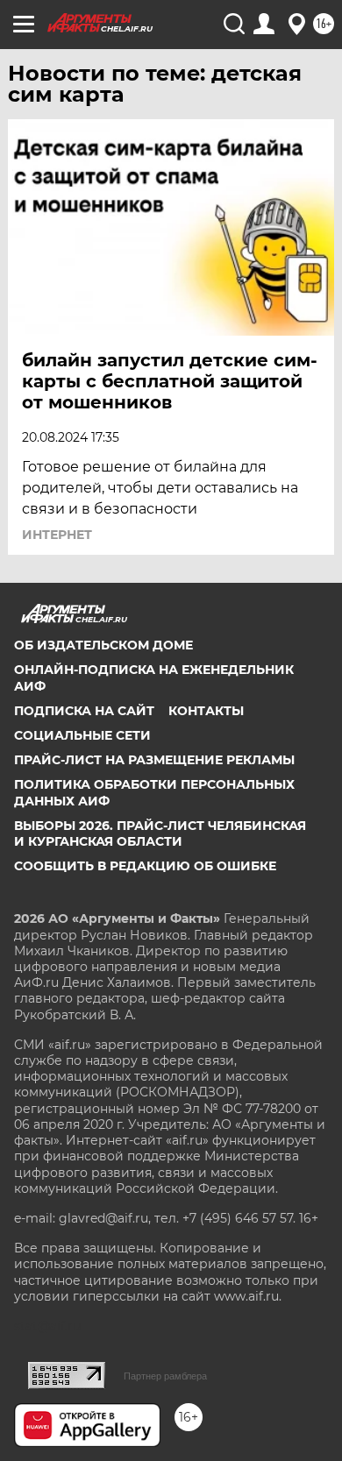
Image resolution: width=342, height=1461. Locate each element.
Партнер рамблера (165, 1376)
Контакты (206, 711)
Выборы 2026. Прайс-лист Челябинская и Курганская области (160, 833)
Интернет (57, 534)
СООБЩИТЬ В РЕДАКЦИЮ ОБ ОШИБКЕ (145, 866)
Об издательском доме (103, 645)
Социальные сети (82, 735)
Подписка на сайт (84, 711)
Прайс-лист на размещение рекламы (154, 760)
